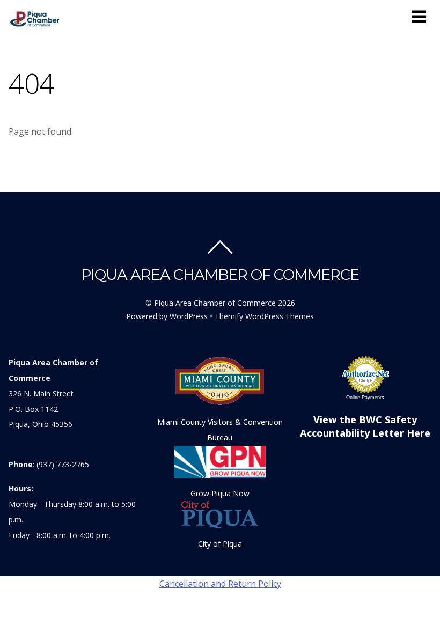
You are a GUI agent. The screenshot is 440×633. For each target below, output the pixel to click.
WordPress (189, 316)
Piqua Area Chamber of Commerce (215, 303)
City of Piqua (220, 544)
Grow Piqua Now (220, 493)
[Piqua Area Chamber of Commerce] (36, 24)
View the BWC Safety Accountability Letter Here (365, 426)
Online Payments (365, 397)
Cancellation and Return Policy (220, 584)
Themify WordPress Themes (264, 316)
